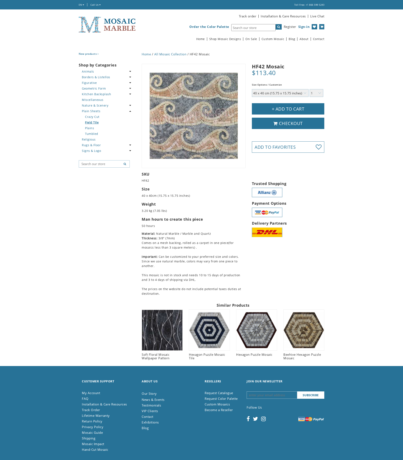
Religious (89, 139)
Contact (318, 39)
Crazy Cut (92, 116)
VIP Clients (150, 411)
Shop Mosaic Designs (225, 39)
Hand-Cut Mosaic (95, 449)
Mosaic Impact (93, 444)
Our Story (149, 393)
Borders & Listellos (96, 77)
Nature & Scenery (95, 105)
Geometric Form (94, 88)
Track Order (91, 410)
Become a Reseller (219, 410)
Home (200, 39)
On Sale (251, 39)
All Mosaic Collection (170, 54)
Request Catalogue (219, 393)
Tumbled (91, 133)
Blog (292, 39)
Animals (88, 71)
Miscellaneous (92, 99)
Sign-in (304, 27)
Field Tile (92, 122)
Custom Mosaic (273, 39)
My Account (91, 393)
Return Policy (92, 421)
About (304, 39)
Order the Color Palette (209, 26)
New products (88, 54)
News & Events (153, 399)
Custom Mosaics (217, 404)
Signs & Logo (91, 150)
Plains (89, 128)
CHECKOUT (290, 123)
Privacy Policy (92, 427)
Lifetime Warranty (96, 415)
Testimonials (151, 405)
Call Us (94, 4)
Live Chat (317, 16)
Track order (247, 16)
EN (81, 4)
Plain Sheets (91, 111)
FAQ (85, 398)
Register (290, 27)
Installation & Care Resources (283, 16)
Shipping (88, 438)
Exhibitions (150, 422)
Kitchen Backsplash (96, 94)
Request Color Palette (221, 398)
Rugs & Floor (91, 145)
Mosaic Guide (92, 432)
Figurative (89, 82)
